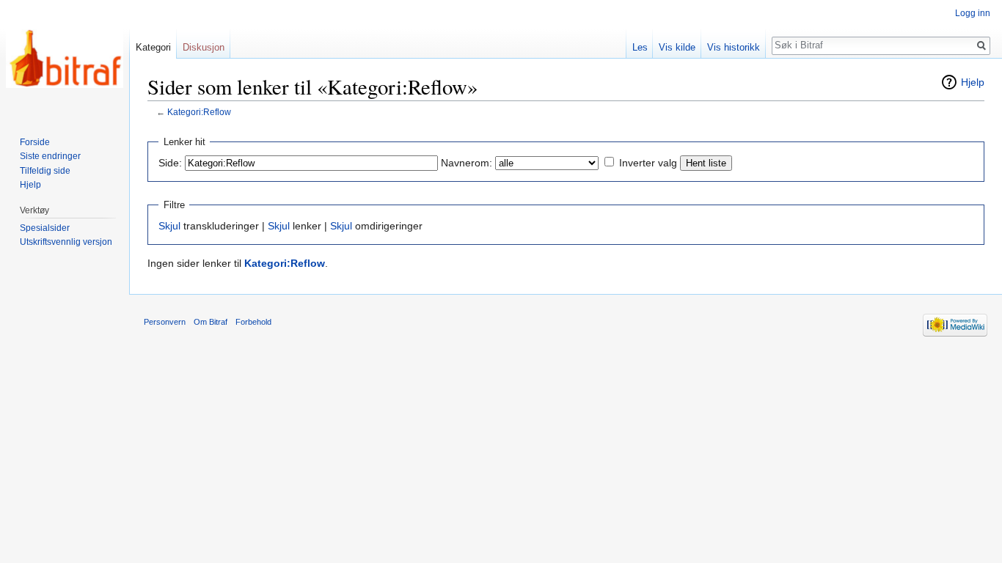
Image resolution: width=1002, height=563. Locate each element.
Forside (35, 142)
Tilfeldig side (45, 171)
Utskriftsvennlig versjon (66, 242)
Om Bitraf (210, 321)
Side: (170, 163)
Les (640, 47)
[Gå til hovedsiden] (64, 58)
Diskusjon (203, 47)
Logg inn (972, 13)
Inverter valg (648, 163)
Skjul (169, 226)
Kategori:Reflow (199, 112)
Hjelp (972, 82)
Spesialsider (45, 228)
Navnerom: (466, 163)
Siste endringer (50, 156)
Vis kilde (677, 47)
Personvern (165, 321)
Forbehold (253, 321)
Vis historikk (733, 47)
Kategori (153, 47)
